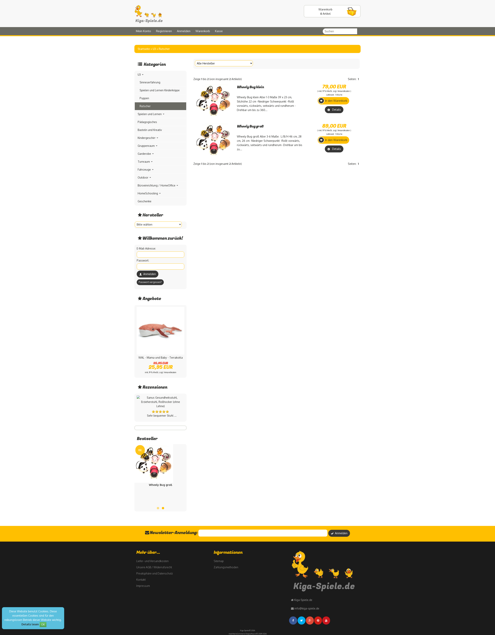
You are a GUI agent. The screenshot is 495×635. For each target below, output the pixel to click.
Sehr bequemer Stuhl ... (162, 415)
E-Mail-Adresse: (146, 248)
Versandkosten (343, 91)
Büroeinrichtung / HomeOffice (157, 185)
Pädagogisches (147, 122)
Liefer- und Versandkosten (152, 561)
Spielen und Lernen (150, 114)
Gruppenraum (146, 145)
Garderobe (145, 153)
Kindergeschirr (147, 137)
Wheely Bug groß (250, 126)
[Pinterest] (318, 620)
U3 (140, 74)
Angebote (152, 299)
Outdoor (143, 177)
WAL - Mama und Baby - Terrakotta (160, 357)
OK (43, 624)
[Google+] (310, 620)
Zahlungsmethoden (226, 567)
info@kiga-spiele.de (306, 608)
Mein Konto (143, 31)
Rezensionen (155, 387)
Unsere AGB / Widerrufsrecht (154, 567)
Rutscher (145, 106)
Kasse (219, 31)
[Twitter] (302, 620)
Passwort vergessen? (150, 282)
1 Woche (338, 94)
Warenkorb (202, 31)
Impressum (143, 585)
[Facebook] (293, 620)
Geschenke (144, 201)
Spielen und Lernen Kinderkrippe (160, 90)
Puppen (144, 98)
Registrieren (164, 31)
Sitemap (219, 561)
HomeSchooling (148, 193)
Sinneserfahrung (150, 82)
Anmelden (183, 31)
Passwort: (143, 260)
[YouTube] (326, 620)
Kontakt (141, 579)
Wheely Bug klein (250, 87)
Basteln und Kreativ (150, 130)
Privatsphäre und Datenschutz (154, 573)
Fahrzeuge (145, 169)
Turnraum (144, 161)
